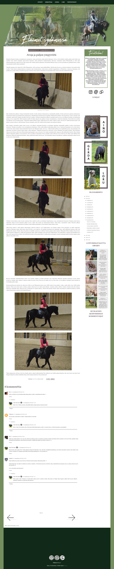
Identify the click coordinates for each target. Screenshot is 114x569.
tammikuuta (89, 220)
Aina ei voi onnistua (91, 221)
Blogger (65, 565)
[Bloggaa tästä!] (49, 379)
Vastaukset (13, 399)
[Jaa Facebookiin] (52, 379)
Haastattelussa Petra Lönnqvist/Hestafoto (103, 288)
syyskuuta (89, 202)
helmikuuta (89, 217)
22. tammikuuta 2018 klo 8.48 (20, 414)
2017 (87, 235)
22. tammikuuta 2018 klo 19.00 (17, 436)
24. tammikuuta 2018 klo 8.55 (24, 447)
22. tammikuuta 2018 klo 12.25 (29, 424)
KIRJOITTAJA (48, 2)
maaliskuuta (89, 215)
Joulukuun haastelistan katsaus (93, 230)
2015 (87, 239)
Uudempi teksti (19, 523)
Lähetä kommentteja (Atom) (13, 525)
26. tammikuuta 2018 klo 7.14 (29, 476)
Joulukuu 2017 (90, 232)
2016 (87, 237)
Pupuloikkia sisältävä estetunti (93, 228)
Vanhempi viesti (63, 523)
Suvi (10, 392)
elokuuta (89, 204)
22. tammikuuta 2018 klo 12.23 (29, 402)
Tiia (10, 436)
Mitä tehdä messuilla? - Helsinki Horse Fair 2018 (103, 276)
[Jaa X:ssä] (50, 379)
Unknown (11, 414)
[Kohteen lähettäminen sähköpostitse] (47, 379)
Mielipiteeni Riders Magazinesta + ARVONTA (103, 264)
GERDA (57, 2)
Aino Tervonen (16, 402)
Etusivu (41, 513)
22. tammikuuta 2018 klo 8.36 (17, 392)
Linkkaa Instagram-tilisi (103, 252)
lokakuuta (89, 200)
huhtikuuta (89, 213)
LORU (63, 2)
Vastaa (10, 396)
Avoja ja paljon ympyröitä (92, 226)
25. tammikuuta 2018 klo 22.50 (19, 458)
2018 (87, 198)
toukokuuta (89, 211)
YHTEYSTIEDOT (71, 2)
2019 (87, 196)
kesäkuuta (89, 209)
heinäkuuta (89, 207)
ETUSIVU (40, 2)
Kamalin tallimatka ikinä (92, 224)
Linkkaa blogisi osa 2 (103, 299)
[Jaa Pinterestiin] (54, 379)
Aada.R (10, 458)
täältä (55, 59)
